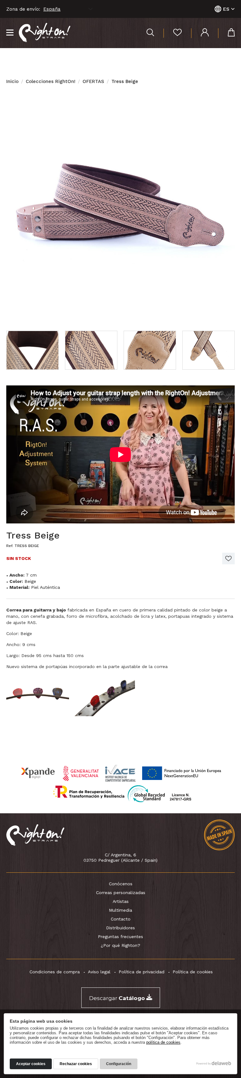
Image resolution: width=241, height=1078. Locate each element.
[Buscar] (150, 33)
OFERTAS (93, 81)
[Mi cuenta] (200, 33)
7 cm (31, 575)
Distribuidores (120, 927)
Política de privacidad (141, 971)
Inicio (12, 81)
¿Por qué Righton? (120, 945)
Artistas (121, 901)
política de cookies (163, 1042)
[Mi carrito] (226, 33)
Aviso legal (99, 971)
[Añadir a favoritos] (228, 558)
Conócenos (120, 883)
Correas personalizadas (120, 892)
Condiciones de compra (54, 971)
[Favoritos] (172, 33)
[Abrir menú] (9, 33)
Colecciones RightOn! (50, 81)
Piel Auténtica (45, 587)
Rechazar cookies (76, 1064)
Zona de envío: (23, 9)
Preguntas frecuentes (120, 936)
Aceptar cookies (31, 1064)
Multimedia (120, 910)
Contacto (121, 918)
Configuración (118, 1064)
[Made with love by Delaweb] (213, 1063)
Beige (30, 581)
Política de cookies (193, 971)
